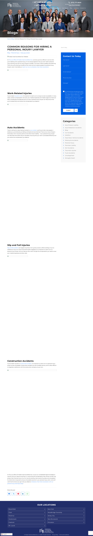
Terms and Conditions (64, 534)
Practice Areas (47, 8)
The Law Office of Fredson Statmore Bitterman (21, 59)
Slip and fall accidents (12, 247)
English (5, 534)
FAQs (53, 8)
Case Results (65, 8)
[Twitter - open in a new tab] (13, 493)
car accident (34, 130)
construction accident (26, 363)
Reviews (58, 8)
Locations (76, 8)
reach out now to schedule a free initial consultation (36, 67)
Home (33, 8)
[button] (27, 509)
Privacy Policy (55, 534)
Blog (71, 8)
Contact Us (83, 8)
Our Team (39, 8)
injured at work (18, 96)
